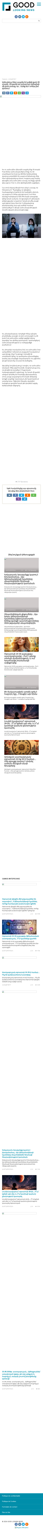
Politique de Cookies (9, 1501)
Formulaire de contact (9, 1507)
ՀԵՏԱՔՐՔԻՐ (6, 985)
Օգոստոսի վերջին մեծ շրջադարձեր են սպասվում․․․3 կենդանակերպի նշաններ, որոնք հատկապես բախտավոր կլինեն (19, 901)
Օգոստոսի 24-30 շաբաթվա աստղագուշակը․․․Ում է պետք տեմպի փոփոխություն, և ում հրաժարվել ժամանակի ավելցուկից (20, 658)
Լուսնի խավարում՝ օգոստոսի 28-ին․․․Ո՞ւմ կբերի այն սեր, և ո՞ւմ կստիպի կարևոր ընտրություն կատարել (21, 724)
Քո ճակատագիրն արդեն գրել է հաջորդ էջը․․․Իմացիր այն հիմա (20, 693)
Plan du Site (6, 1512)
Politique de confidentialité (11, 1496)
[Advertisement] (21, 50)
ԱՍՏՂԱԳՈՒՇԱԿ (7, 914)
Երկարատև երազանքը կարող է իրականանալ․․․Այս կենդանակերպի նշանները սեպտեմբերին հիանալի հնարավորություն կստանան (21, 579)
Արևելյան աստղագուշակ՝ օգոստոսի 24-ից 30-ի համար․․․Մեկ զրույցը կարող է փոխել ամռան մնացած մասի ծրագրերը (20, 761)
